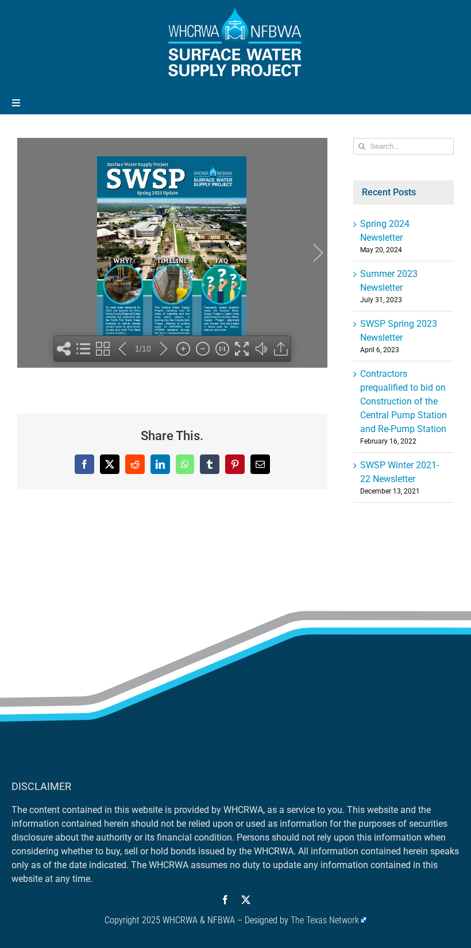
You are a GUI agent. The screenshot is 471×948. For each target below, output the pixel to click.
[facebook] (225, 899)
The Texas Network (325, 920)
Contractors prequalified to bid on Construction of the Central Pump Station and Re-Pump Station (403, 401)
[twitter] (245, 899)
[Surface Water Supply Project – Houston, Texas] (235, 10)
